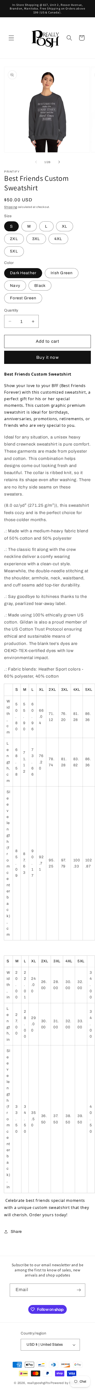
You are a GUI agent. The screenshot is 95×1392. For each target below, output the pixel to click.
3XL (36, 239)
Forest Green (23, 298)
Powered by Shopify (65, 1383)
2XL (14, 239)
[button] (11, 38)
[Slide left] (36, 162)
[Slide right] (59, 162)
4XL (58, 239)
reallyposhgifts (38, 1383)
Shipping (10, 206)
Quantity (11, 310)
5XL (14, 251)
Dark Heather (23, 273)
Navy (15, 285)
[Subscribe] (79, 1290)
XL (64, 226)
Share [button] (16, 1231)
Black (40, 285)
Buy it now (47, 357)
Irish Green (62, 273)
